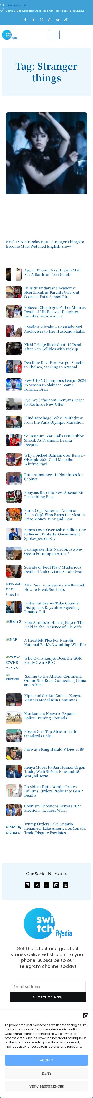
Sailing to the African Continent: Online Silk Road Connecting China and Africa (55, 680)
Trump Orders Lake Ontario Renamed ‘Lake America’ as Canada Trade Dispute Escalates (55, 828)
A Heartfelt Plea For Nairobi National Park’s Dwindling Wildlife (55, 642)
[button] (85, 1015)
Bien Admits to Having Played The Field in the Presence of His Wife (54, 624)
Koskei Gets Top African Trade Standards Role (50, 733)
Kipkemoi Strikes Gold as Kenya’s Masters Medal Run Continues (53, 697)
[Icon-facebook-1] (27, 885)
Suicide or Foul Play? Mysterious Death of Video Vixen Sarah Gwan (53, 569)
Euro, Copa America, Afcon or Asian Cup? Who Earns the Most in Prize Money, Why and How (54, 514)
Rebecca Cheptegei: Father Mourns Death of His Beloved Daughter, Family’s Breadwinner (55, 311)
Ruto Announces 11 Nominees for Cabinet (53, 476)
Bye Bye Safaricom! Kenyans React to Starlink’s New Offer (54, 402)
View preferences (46, 1086)
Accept (46, 1060)
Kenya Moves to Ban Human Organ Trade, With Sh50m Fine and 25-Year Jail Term (54, 771)
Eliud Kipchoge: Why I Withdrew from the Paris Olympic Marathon (54, 420)
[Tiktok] (68, 19)
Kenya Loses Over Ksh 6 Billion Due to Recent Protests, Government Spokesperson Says (55, 534)
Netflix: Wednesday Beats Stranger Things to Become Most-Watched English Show (45, 244)
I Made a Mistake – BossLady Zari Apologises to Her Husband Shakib (55, 328)
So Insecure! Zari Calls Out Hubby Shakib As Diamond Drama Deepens (54, 440)
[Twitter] (35, 19)
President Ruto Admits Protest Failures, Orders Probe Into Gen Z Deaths (53, 791)
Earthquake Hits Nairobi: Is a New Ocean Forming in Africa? (54, 551)
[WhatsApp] (51, 19)
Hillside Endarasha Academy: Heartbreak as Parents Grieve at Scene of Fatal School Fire (51, 292)
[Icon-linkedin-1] (56, 885)
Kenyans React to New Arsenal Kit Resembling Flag (53, 494)
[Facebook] (27, 19)
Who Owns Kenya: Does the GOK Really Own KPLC (53, 660)
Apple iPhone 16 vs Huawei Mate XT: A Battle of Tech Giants (53, 272)
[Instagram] (43, 19)
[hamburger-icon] (54, 34)
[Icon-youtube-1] (46, 885)
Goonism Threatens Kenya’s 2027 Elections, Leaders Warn (52, 808)
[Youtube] (59, 19)
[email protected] (16, 5)
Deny (47, 1073)
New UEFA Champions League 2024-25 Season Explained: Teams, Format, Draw (55, 384)
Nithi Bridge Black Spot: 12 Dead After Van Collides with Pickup (52, 346)
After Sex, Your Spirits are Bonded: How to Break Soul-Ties (54, 587)
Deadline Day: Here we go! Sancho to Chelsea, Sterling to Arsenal (54, 364)
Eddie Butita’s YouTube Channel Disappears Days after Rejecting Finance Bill (52, 607)
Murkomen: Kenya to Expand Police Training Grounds (50, 715)
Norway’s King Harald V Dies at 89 (54, 749)
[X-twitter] (37, 885)
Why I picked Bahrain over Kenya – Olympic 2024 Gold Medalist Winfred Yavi (55, 459)
